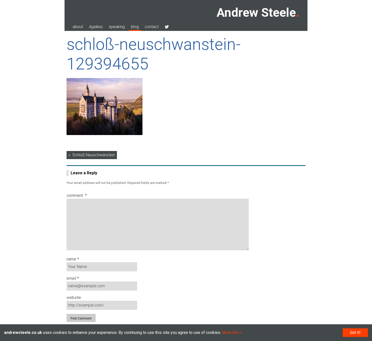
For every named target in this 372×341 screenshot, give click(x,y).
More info (230, 332)
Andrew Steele (256, 12)
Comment (77, 195)
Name (73, 259)
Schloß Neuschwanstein (93, 155)
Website (74, 297)
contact (152, 26)
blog (135, 26)
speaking (117, 26)
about (78, 26)
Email (73, 278)
